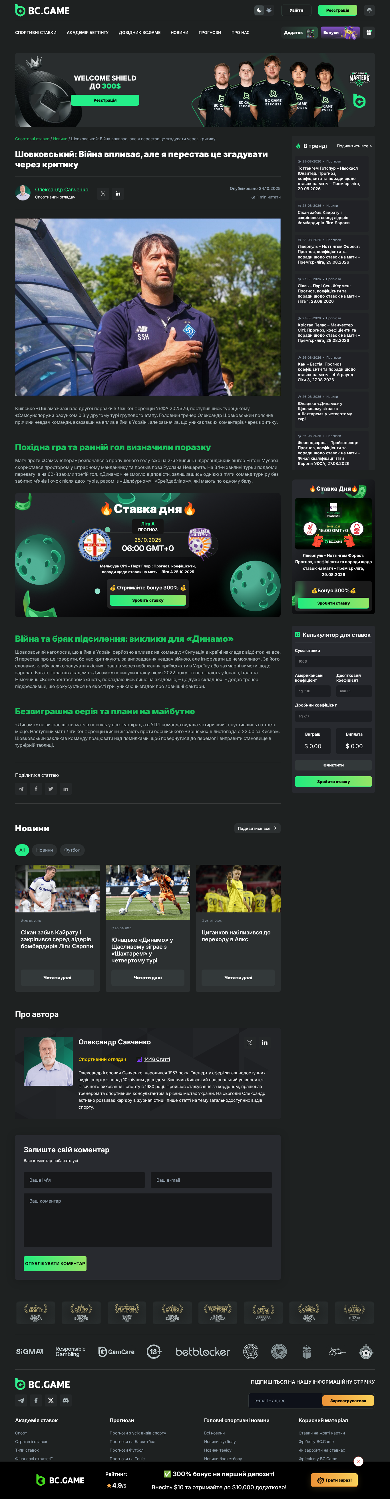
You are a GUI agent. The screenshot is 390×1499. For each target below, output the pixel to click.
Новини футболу (220, 1441)
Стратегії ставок (31, 1441)
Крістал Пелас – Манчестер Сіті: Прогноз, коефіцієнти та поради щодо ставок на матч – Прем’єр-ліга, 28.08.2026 (329, 332)
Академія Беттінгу (87, 32)
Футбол (72, 850)
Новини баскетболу (223, 1458)
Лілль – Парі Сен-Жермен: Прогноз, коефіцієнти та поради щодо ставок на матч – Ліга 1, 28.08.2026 (329, 293)
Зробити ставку (333, 602)
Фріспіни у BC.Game (318, 1458)
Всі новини (214, 1432)
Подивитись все (254, 828)
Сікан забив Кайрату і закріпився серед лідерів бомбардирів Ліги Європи (324, 217)
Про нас (241, 32)
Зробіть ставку (148, 600)
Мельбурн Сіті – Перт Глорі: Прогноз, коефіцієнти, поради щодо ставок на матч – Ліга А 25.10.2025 (148, 569)
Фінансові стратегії (33, 1458)
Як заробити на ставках (322, 1450)
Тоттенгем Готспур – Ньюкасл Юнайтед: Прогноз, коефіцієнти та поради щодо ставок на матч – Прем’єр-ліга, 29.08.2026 (329, 178)
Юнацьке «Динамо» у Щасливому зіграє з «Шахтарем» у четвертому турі (325, 411)
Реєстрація (337, 10)
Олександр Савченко (62, 189)
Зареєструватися (348, 1400)
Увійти (296, 10)
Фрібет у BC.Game (316, 1441)
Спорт (21, 1432)
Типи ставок (27, 1450)
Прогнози (210, 32)
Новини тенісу (218, 1450)
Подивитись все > (354, 145)
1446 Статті (157, 1059)
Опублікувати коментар (55, 1263)
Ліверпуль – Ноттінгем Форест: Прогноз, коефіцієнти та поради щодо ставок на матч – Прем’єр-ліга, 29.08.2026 (329, 254)
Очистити (333, 764)
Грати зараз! (339, 1480)
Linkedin (118, 194)
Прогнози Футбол (127, 1450)
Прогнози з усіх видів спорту (138, 1432)
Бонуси (331, 32)
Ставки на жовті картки (322, 1432)
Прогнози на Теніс (127, 1458)
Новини (179, 32)
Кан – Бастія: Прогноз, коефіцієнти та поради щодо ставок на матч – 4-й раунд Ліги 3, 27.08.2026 (327, 372)
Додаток (293, 32)
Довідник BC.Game (139, 32)
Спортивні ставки (36, 32)
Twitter (103, 194)
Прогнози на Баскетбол (132, 1441)
